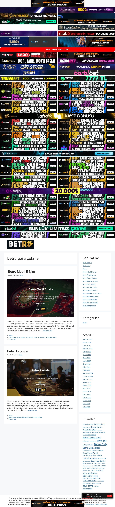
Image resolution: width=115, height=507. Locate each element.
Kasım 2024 (87, 364)
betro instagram (87, 455)
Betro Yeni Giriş (87, 478)
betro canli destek (98, 432)
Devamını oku (47, 331)
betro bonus (99, 430)
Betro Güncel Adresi (24, 417)
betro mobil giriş (86, 461)
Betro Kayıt (97, 455)
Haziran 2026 (87, 339)
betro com (86, 441)
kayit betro (88, 486)
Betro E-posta (17, 351)
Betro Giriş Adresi (91, 448)
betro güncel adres (98, 450)
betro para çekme (51, 337)
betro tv (84, 468)
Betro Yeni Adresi (90, 476)
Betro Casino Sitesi (92, 437)
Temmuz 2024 (88, 376)
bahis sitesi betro (88, 424)
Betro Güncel (87, 450)
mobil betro (96, 486)
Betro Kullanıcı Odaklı (90, 303)
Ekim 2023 (86, 404)
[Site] (28, 85)
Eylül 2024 (86, 370)
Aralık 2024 (87, 361)
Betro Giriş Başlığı (89, 284)
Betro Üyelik (97, 478)
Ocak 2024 (87, 395)
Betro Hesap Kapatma (91, 296)
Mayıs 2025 (87, 352)
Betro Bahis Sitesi (89, 430)
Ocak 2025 (86, 358)
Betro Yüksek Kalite (90, 287)
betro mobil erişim (39, 337)
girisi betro (100, 481)
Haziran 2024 (87, 379)
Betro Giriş (86, 266)
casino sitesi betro (89, 481)
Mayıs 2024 (87, 382)
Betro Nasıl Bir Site (98, 461)
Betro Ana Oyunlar (89, 275)
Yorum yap (12, 339)
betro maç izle (101, 458)
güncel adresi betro (96, 483)
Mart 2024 (86, 388)
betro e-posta (13, 417)
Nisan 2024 (87, 385)
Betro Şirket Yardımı (90, 278)
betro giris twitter (88, 445)
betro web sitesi (86, 470)
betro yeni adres (90, 473)
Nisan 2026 (87, 342)
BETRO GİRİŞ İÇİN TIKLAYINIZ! (57, 49)
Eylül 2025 (86, 346)
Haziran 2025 (87, 349)
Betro (10, 335)
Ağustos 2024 (88, 373)
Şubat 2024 (87, 392)
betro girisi (102, 440)
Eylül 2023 (86, 407)
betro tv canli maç (92, 468)
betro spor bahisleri (100, 466)
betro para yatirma (99, 463)
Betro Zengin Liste (89, 306)
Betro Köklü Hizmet (89, 272)
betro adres (99, 424)
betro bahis (96, 427)
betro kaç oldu (90, 458)
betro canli (87, 432)
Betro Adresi (87, 263)
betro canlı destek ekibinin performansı (21, 337)
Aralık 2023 (87, 398)
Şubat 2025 (87, 355)
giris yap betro (87, 483)
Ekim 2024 (86, 367)
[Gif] (57, 116)
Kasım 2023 (87, 401)
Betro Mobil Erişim (21, 271)
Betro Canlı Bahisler (90, 299)
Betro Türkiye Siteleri (90, 281)
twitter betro (87, 489)
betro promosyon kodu (88, 465)
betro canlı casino (89, 435)
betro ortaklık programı (88, 463)
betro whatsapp (97, 470)
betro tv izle (101, 468)
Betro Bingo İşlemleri (90, 290)
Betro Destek (93, 441)
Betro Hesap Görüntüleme (92, 293)
